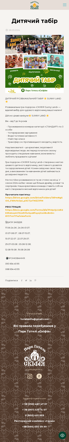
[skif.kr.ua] (34, 5)
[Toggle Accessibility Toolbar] (62, 435)
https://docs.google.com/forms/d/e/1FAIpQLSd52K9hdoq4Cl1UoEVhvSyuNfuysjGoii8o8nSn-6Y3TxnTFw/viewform (34, 213)
